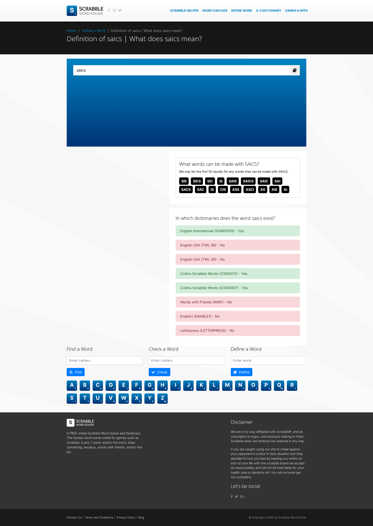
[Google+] (242, 496)
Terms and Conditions (99, 517)
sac (200, 189)
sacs (186, 189)
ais (274, 189)
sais (233, 181)
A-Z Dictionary (268, 10)
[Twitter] (236, 496)
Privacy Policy (126, 517)
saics (248, 181)
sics (197, 181)
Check (161, 372)
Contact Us (74, 517)
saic (264, 181)
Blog (141, 517)
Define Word (241, 10)
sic (210, 181)
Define (243, 372)
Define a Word (93, 30)
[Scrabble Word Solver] (86, 10)
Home (71, 30)
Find (77, 372)
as (262, 189)
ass (235, 189)
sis (183, 181)
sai (277, 181)
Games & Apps (296, 10)
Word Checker (214, 10)
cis (223, 189)
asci (250, 189)
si (220, 181)
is (212, 189)
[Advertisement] (186, 108)
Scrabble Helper (184, 10)
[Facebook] (232, 496)
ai (285, 189)
